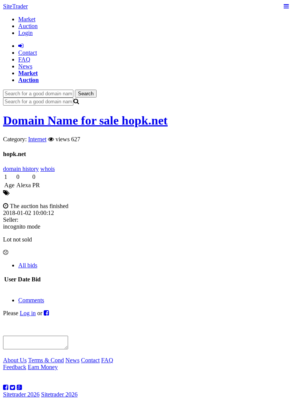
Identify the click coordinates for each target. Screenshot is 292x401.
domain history (21, 169)
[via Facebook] (46, 313)
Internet (37, 139)
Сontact (27, 52)
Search (86, 93)
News (25, 66)
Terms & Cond (46, 360)
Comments (31, 300)
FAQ (24, 59)
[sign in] (21, 46)
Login (25, 33)
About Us (15, 360)
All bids (27, 265)
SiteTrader (15, 6)
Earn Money (43, 367)
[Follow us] (5, 387)
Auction (28, 26)
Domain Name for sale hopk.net (85, 120)
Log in (28, 313)
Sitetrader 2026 (21, 394)
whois (47, 169)
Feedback (14, 367)
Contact (90, 360)
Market (26, 19)
